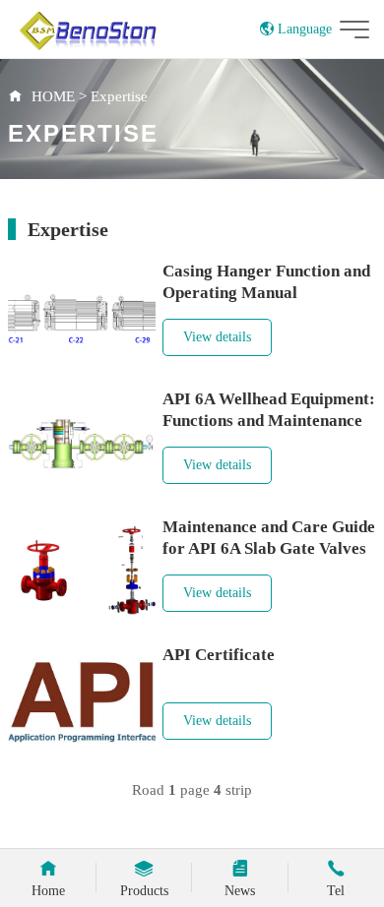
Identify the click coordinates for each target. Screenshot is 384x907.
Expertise (119, 96)
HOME (53, 96)
